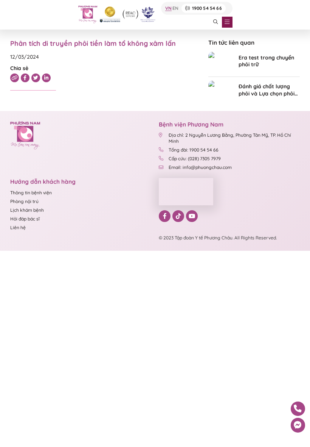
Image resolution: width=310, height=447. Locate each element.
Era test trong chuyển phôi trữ (266, 61)
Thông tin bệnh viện (31, 192)
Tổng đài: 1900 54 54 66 (194, 150)
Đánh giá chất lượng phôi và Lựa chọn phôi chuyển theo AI (266, 90)
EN (175, 8)
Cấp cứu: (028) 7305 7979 (195, 158)
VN (168, 8)
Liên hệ (18, 227)
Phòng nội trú (24, 201)
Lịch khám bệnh (27, 210)
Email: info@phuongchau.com (200, 167)
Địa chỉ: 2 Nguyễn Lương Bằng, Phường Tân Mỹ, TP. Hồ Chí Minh (230, 138)
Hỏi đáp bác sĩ (25, 219)
